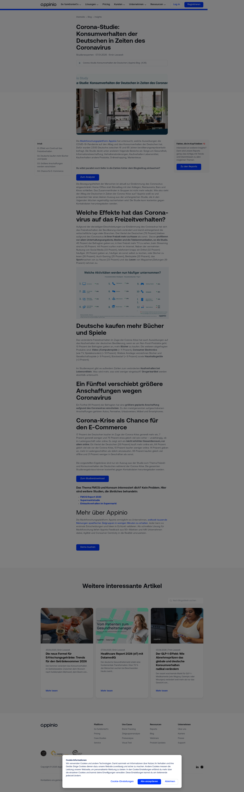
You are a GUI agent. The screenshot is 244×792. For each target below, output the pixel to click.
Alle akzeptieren (149, 781)
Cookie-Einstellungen (122, 781)
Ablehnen (170, 781)
